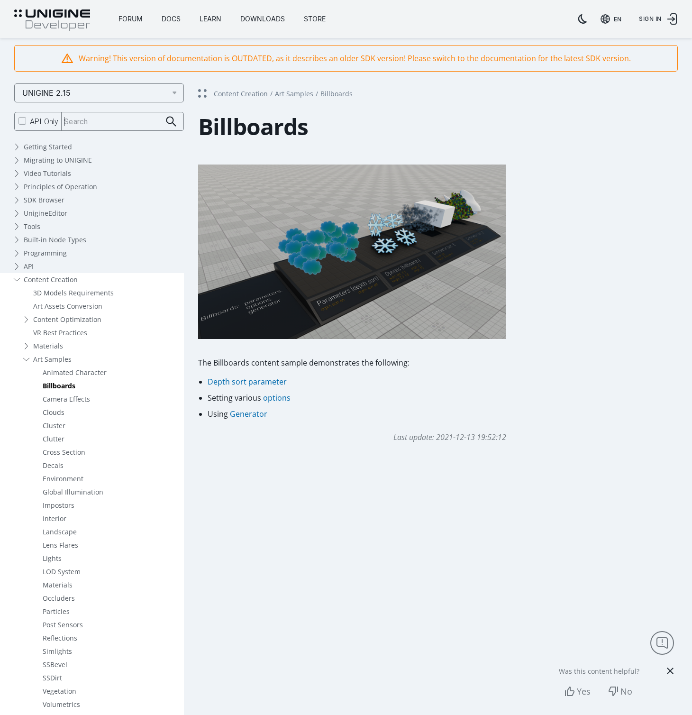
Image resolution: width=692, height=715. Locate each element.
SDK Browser (44, 199)
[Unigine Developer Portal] (52, 20)
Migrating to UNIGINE (58, 160)
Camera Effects (66, 398)
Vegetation (59, 691)
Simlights (57, 651)
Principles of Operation (60, 186)
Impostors (58, 505)
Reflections (60, 637)
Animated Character (75, 372)
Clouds (53, 412)
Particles (56, 611)
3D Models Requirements (73, 292)
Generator (248, 414)
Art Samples (52, 359)
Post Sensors (63, 624)
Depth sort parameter (247, 381)
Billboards (59, 385)
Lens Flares (60, 545)
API (29, 266)
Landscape (60, 531)
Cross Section (64, 452)
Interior (54, 518)
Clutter (53, 438)
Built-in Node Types (55, 239)
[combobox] (613, 19)
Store (315, 19)
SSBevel (55, 664)
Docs (171, 19)
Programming (45, 252)
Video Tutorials (47, 173)
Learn (210, 19)
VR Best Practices (60, 332)
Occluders (59, 598)
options (277, 398)
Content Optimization (67, 319)
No (626, 691)
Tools (32, 226)
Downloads (262, 19)
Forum (130, 19)
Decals (53, 465)
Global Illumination (73, 491)
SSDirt (52, 677)
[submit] (171, 121)
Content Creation (51, 279)
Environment (63, 478)
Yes (584, 691)
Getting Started (48, 146)
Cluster (54, 425)
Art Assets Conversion (67, 306)
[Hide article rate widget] (670, 670)
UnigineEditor (45, 213)
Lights (52, 558)
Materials (48, 345)
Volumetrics (61, 704)
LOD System (62, 571)
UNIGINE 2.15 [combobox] (46, 93)
